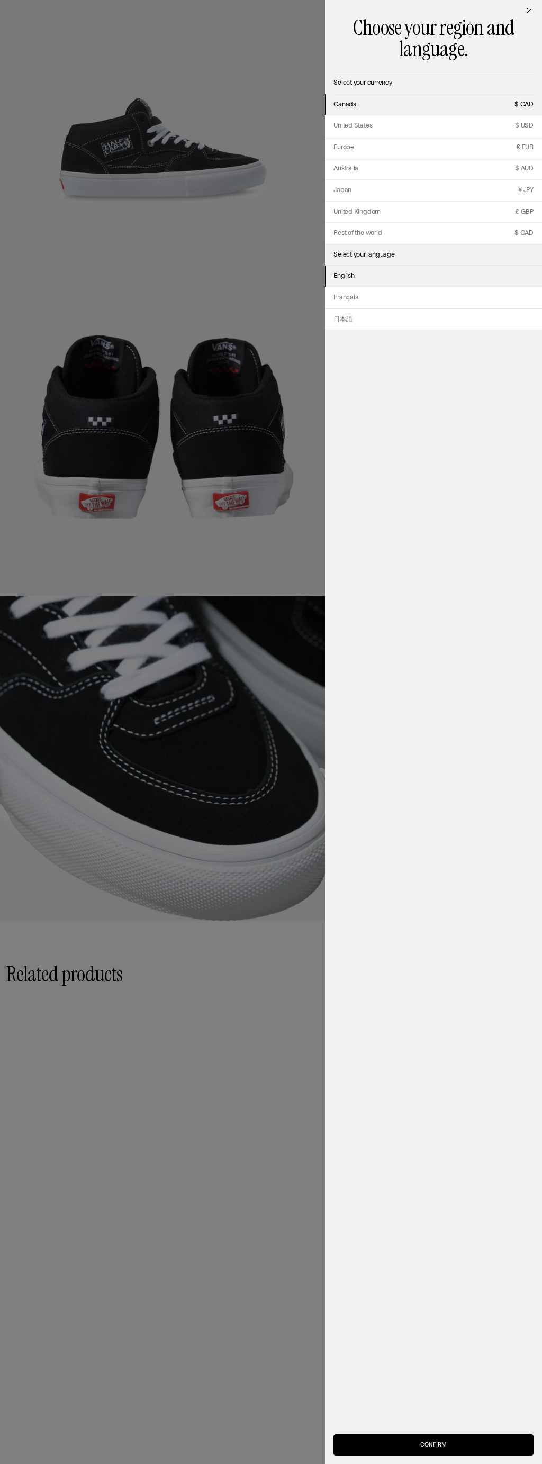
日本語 (342, 319)
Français (345, 298)
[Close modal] (529, 10)
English (343, 276)
